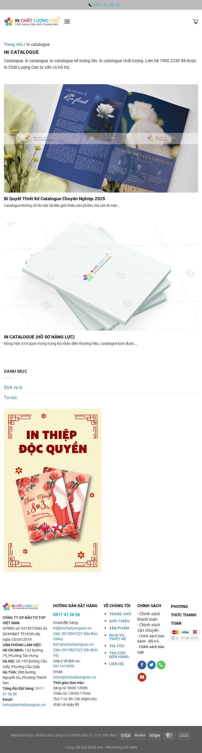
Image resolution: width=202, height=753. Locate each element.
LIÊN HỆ (116, 664)
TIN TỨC (117, 646)
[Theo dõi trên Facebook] (142, 665)
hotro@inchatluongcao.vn (24, 705)
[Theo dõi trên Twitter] (151, 665)
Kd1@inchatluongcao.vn (73, 644)
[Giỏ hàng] (195, 21)
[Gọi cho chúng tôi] (161, 665)
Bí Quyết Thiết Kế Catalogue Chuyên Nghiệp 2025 (54, 198)
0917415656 (63, 666)
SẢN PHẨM (119, 628)
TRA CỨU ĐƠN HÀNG (119, 655)
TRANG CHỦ (120, 614)
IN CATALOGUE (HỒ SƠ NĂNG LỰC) (39, 337)
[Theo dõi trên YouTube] (142, 677)
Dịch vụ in (13, 387)
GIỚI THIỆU (119, 621)
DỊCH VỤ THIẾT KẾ (117, 637)
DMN (133, 747)
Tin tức (10, 397)
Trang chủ (13, 44)
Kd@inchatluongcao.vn (72, 628)
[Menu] (67, 21)
